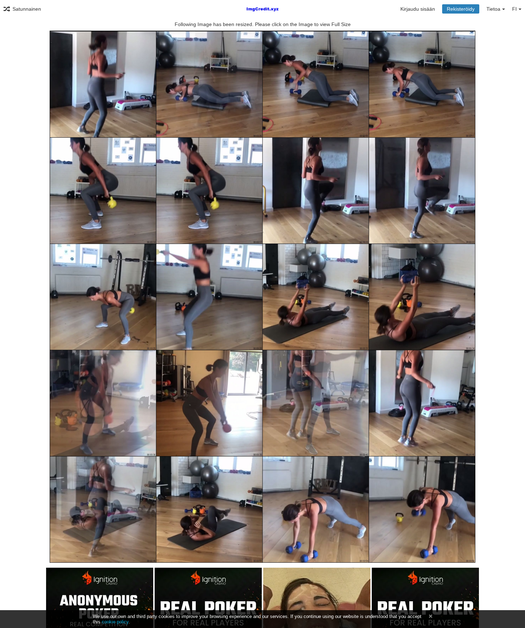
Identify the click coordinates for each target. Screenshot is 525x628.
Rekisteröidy (461, 9)
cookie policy (115, 621)
